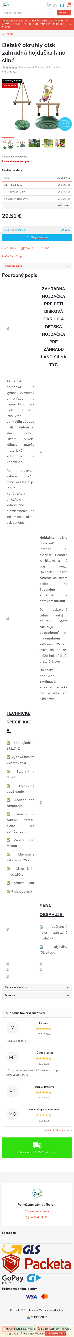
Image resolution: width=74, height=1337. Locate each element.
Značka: (12, 256)
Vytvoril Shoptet (39, 1316)
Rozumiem (55, 1333)
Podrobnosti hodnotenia (48, 67)
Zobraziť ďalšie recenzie (57, 1130)
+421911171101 (40, 1217)
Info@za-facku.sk (40, 1211)
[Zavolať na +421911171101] (49, 5)
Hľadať (64, 12)
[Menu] (69, 4)
